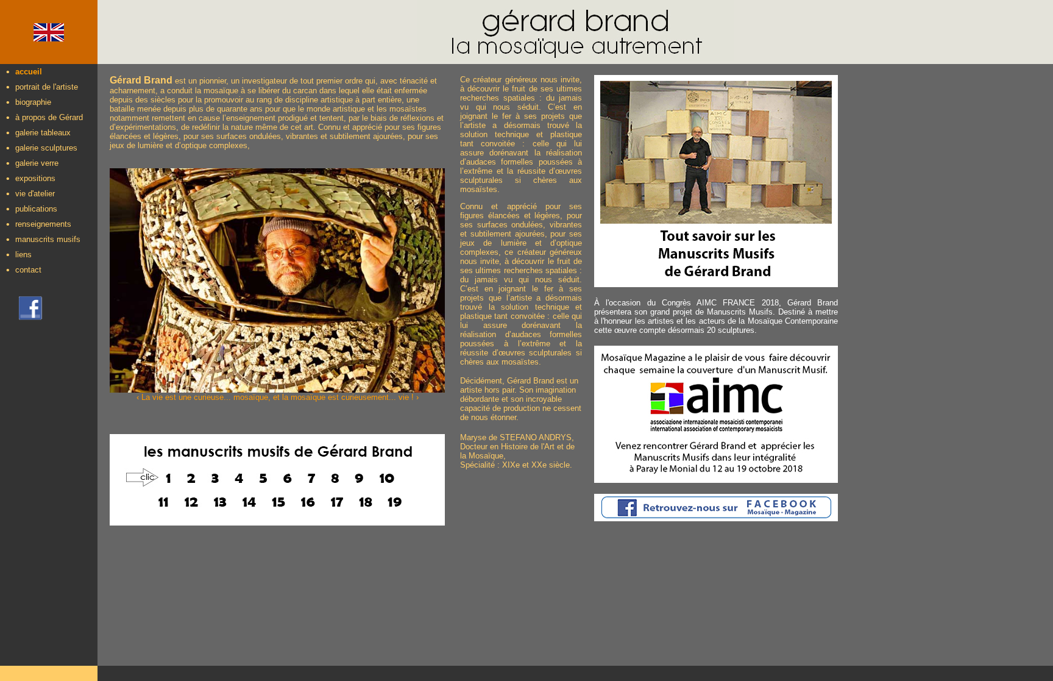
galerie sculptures (46, 147)
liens (23, 254)
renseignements (43, 224)
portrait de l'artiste (46, 86)
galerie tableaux (43, 132)
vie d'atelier (35, 193)
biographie (33, 102)
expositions (35, 178)
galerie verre (36, 163)
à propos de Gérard (49, 117)
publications (36, 208)
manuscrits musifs (47, 239)
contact (28, 269)
